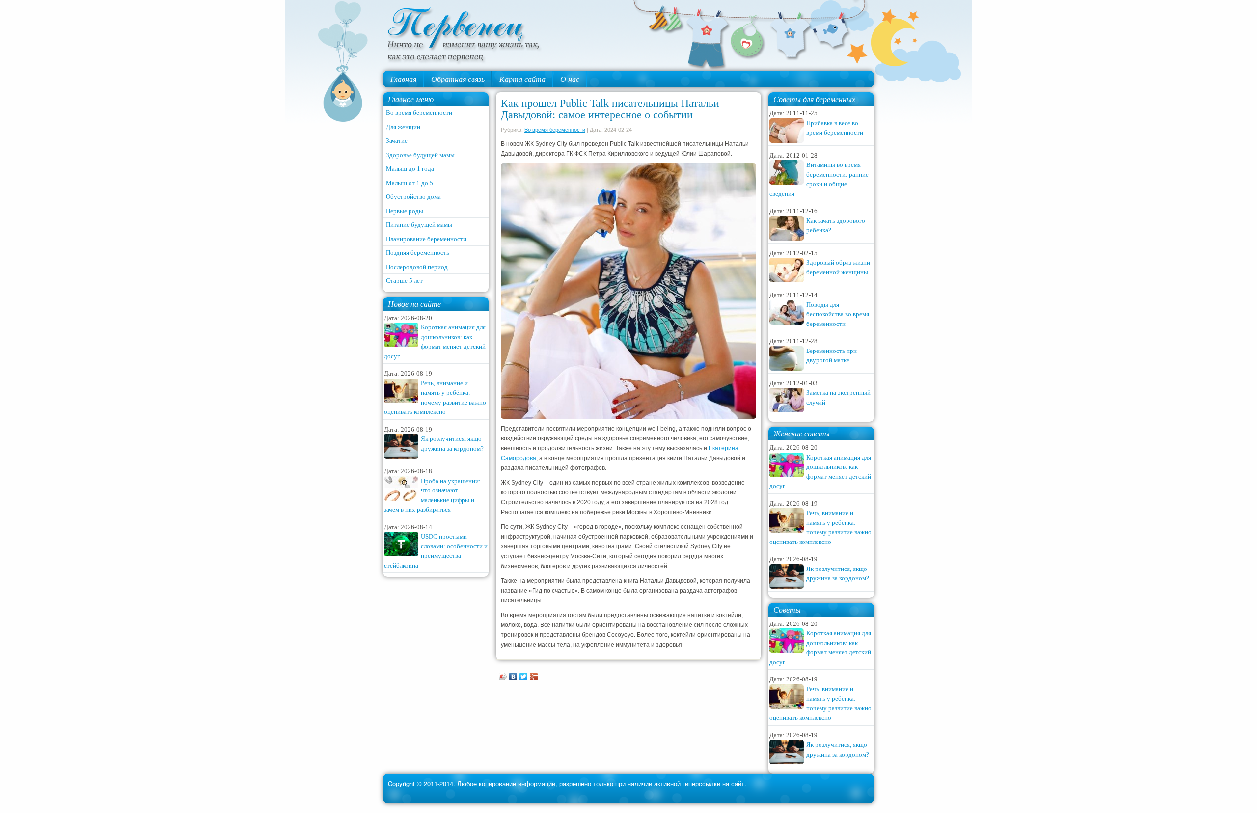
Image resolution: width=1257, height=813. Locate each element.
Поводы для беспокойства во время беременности (837, 314)
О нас (569, 79)
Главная (403, 79)
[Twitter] (524, 676)
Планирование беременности (426, 239)
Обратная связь (458, 79)
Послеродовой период (417, 267)
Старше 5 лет (404, 280)
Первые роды (404, 211)
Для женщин (403, 127)
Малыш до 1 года (410, 168)
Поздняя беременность (417, 252)
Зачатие (397, 140)
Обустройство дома (413, 196)
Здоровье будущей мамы (420, 155)
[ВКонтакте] (513, 676)
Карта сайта (522, 79)
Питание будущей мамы (419, 224)
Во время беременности (419, 112)
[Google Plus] (534, 676)
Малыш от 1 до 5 (409, 183)
